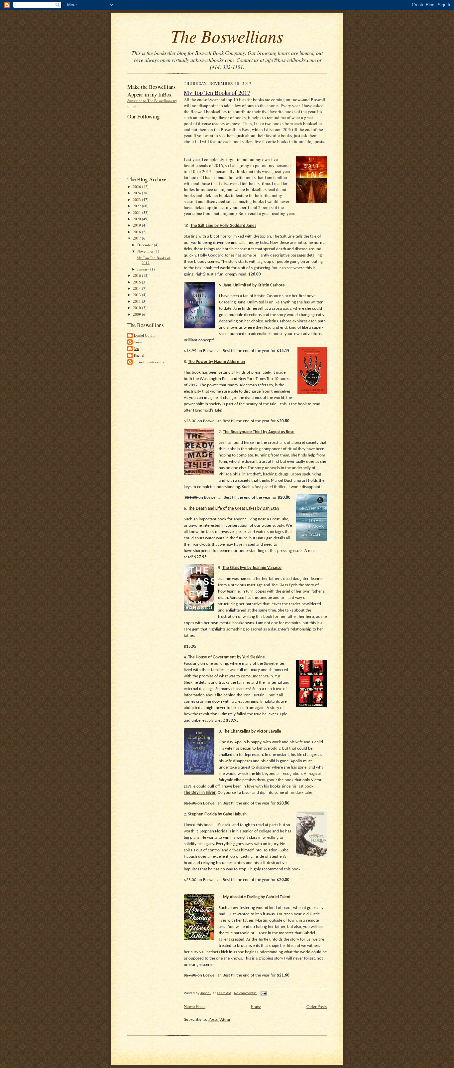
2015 (137, 281)
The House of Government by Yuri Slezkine (226, 657)
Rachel (139, 355)
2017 (137, 238)
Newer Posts (194, 1006)
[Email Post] (263, 993)
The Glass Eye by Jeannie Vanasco (252, 568)
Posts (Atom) (219, 1019)
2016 (137, 275)
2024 (137, 192)
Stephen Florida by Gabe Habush (217, 814)
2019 (137, 225)
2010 (137, 307)
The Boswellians (227, 35)
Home (256, 1006)
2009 (137, 314)
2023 (137, 199)
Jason (138, 341)
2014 (137, 288)
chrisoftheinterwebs (149, 361)
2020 (137, 218)
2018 (137, 231)
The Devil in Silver (200, 793)
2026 (137, 186)
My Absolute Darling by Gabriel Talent (257, 897)
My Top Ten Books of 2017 (217, 92)
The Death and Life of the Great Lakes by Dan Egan (233, 508)
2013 (137, 294)
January (143, 269)
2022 (137, 205)
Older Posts (316, 1006)
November (146, 251)
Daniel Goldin (145, 335)
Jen (136, 348)
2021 (137, 212)
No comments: (245, 993)
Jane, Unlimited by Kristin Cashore (254, 285)
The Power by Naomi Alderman (216, 362)
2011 (137, 301)
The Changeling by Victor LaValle (252, 731)
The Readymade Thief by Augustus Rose (258, 432)
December (145, 244)
